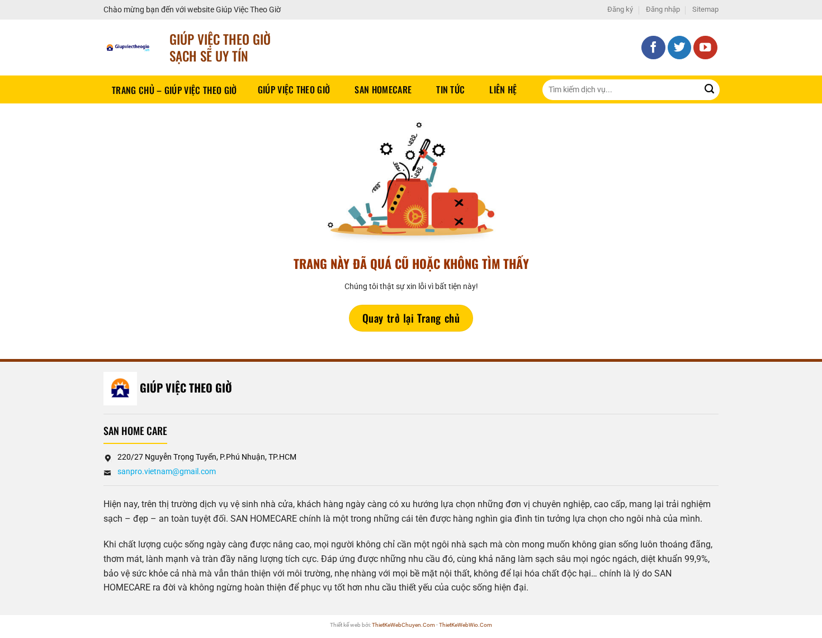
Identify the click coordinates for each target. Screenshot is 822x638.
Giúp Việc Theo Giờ (294, 89)
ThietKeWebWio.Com (465, 625)
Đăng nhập (663, 9)
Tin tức (450, 89)
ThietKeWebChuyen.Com (403, 625)
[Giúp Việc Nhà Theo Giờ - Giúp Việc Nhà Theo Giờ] (128, 47)
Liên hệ (503, 89)
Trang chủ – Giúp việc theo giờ (174, 90)
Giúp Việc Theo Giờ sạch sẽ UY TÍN (220, 47)
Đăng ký (620, 9)
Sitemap (705, 9)
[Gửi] (709, 90)
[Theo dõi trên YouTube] (705, 48)
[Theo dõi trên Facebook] (653, 48)
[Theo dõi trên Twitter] (680, 48)
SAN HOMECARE (383, 89)
